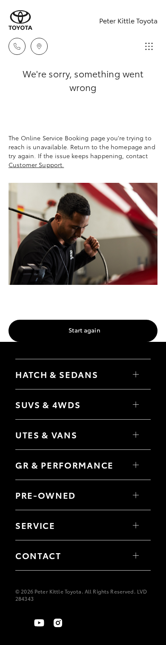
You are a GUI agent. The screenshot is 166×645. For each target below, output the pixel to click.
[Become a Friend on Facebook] (20, 623)
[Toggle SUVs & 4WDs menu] (136, 404)
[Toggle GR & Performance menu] (136, 465)
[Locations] (39, 46)
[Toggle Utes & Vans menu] (136, 434)
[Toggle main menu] (148, 46)
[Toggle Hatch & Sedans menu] (136, 374)
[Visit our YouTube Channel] (39, 623)
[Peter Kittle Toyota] (20, 20)
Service (35, 525)
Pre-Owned (45, 495)
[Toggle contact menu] (136, 495)
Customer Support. (36, 164)
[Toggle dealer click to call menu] (17, 46)
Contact (38, 555)
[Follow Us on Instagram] (58, 623)
